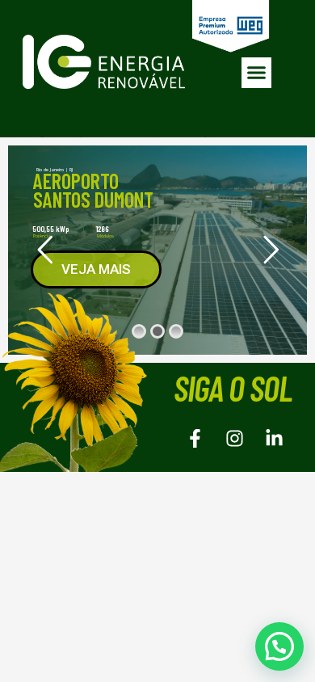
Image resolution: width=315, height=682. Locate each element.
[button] (257, 72)
